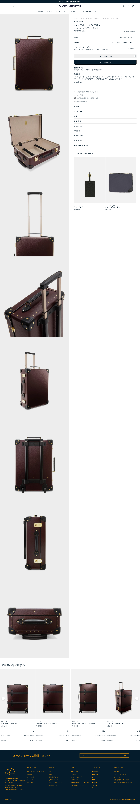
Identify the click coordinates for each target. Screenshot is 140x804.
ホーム (76, 18)
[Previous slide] (3, 698)
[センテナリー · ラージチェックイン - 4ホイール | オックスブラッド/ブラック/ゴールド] (52, 698)
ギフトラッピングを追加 (105, 56)
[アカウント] (129, 6)
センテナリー (114, 18)
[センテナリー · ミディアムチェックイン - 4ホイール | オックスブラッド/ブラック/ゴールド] (88, 698)
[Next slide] (136, 698)
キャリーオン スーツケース (101, 18)
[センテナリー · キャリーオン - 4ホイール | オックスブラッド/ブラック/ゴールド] (17, 698)
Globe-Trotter (119, 799)
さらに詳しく (78, 82)
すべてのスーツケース (86, 18)
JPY (14, 6)
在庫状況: (129, 31)
